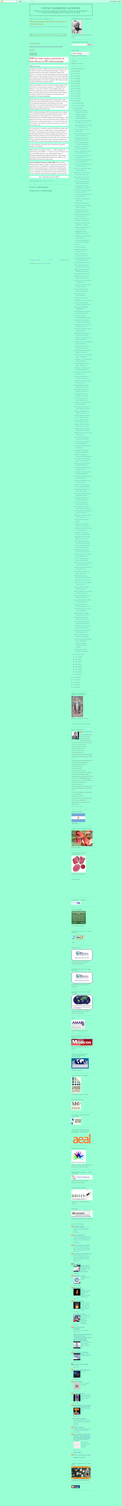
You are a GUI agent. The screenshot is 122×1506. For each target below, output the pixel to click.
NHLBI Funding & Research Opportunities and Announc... (83, 551)
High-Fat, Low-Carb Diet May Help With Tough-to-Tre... (82, 173)
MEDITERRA (77, 1452)
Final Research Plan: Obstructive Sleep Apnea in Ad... (83, 237)
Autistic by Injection (78, 1393)
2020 (74, 86)
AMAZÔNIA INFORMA (80, 1419)
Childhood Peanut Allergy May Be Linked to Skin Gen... (83, 627)
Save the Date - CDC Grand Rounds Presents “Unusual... (82, 187)
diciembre (77, 103)
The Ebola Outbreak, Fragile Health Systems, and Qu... (82, 386)
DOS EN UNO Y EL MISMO (80, 1330)
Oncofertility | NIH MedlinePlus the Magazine (83, 447)
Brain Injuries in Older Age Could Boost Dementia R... (83, 477)
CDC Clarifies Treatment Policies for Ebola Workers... (83, 468)
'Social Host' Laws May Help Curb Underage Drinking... (83, 360)
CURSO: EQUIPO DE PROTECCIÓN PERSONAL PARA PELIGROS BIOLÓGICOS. (85, 1268)
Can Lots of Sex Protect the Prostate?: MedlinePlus (82, 143)
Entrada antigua (64, 260)
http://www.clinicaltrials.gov (51, 144)
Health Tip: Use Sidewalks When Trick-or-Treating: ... (83, 516)
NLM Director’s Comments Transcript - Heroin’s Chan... (82, 533)
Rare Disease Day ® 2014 (81, 298)
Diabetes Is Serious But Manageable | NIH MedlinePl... (83, 455)
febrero (77, 672)
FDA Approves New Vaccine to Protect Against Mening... (82, 178)
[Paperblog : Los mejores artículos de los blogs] (76, 904)
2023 (74, 78)
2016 (74, 96)
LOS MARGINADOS (79, 1235)
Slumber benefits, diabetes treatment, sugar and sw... (82, 255)
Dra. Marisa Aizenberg (79, 1314)
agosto (77, 657)
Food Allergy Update (80, 247)
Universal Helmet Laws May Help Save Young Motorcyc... (83, 126)
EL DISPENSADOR (78, 1226)
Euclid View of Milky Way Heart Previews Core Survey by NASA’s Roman (81, 1229)
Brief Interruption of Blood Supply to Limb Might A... (82, 635)
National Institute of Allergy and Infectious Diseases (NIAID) (46, 46)
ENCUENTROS (77, 1381)
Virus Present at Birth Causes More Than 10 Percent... (82, 499)
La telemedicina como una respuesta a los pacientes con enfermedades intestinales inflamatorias (86, 1319)
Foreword (77, 244)
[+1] (49, 65)
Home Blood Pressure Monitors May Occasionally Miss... (83, 334)
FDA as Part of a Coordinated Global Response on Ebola (82, 407)
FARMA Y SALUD (78, 1427)
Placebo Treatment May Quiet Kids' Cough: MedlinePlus (82, 485)
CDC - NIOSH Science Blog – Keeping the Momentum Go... (83, 542)
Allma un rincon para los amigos (82, 1455)
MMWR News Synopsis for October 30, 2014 (81, 250)
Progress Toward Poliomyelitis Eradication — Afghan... (82, 224)
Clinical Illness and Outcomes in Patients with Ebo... (83, 403)
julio (76, 659)
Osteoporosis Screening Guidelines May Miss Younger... (81, 645)
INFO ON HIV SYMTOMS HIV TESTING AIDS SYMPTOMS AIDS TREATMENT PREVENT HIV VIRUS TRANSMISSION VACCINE (82, 1437)
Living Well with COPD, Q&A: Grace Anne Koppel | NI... (82, 459)
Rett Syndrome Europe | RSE (82, 274)
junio (76, 662)
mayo (76, 664)
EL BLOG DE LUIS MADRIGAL (78, 1328)
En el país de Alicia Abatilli (80, 1364)
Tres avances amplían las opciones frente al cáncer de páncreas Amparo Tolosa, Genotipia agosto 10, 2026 (81, 1248)
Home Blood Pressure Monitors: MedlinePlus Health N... (83, 312)
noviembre (78, 105)
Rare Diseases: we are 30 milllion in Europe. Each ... (83, 281)
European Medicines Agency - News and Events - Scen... (82, 416)
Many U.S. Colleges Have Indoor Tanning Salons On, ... (83, 169)
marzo (76, 669)
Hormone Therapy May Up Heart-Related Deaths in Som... (83, 152)
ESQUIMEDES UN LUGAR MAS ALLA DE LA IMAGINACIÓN (82, 1406)
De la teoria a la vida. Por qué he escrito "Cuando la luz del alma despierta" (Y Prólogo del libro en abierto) (85, 1306)
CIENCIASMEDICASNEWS (61, 8)
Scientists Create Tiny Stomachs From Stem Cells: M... (83, 156)
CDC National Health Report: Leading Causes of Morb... (82, 241)
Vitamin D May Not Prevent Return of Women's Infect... (82, 347)
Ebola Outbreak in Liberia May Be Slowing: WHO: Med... (83, 160)
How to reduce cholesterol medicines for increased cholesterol (86, 1444)
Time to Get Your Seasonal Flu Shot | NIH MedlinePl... (82, 442)
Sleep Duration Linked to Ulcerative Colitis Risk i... (82, 650)
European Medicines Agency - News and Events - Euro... (82, 421)
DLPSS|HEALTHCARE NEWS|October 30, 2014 (82, 232)
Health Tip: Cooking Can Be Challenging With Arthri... (82, 369)
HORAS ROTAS (77, 1288)
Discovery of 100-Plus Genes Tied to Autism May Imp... (83, 165)
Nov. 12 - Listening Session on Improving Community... (82, 559)
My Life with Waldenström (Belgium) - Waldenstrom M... (83, 303)
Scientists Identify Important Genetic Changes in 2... (82, 412)
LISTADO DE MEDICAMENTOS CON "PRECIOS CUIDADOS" (81, 1429)
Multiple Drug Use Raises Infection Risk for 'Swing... (82, 618)
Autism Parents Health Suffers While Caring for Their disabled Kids (86, 1397)
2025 (74, 73)
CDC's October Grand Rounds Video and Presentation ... (82, 546)
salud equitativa (87, 731)
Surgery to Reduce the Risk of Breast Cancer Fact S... (82, 588)
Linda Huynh (33, 53)
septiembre (78, 654)
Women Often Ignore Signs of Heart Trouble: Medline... (82, 139)
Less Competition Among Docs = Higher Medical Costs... (83, 325)
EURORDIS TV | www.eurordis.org (83, 300)
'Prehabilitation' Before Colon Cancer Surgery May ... (82, 490)
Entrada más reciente (35, 260)
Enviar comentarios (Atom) (44, 263)
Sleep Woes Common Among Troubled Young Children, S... (83, 321)
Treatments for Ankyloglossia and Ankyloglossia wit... (83, 568)
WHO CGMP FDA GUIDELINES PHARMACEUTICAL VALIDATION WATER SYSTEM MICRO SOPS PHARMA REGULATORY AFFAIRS (82, 1337)
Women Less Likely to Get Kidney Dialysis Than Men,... (83, 343)
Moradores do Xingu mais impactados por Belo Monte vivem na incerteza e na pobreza (82, 1421)
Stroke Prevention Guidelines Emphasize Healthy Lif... (82, 147)
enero (76, 674)
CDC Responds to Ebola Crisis (82, 580)
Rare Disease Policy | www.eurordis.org (80, 294)
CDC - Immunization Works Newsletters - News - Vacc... (82, 266)
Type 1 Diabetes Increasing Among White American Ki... (83, 507)
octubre (77, 108)
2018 (74, 91)
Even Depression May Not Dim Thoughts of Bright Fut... (83, 473)
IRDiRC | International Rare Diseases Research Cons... (82, 277)
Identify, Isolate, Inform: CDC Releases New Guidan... (82, 537)
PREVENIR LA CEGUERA (80, 1352)
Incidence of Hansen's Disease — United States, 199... (83, 228)
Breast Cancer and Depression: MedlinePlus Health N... (82, 464)
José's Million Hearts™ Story (82, 262)
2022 (74, 81)
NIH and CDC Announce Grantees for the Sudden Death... (83, 555)
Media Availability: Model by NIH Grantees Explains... (82, 270)
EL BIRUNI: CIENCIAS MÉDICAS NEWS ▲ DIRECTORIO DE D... (81, 116)
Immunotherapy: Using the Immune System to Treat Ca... (83, 614)
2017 (74, 93)
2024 (74, 76)
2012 (74, 680)
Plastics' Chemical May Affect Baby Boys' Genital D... (82, 134)
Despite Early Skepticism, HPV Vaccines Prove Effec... (82, 601)
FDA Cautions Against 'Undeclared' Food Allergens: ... (83, 317)
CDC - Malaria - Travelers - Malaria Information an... (82, 399)
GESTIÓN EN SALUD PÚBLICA (82, 1254)
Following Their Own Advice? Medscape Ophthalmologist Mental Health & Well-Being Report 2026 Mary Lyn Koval (81, 1258)
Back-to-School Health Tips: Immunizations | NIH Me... (82, 451)
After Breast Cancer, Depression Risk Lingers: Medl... (83, 338)
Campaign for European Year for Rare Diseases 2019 (83, 286)
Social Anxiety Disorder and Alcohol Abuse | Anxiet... (82, 438)
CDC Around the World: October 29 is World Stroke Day (83, 259)
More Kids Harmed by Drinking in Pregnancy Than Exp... (83, 511)
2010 (74, 685)
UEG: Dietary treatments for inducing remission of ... (82, 390)
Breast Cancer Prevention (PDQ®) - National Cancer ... (83, 583)
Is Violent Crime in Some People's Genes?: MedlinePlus (83, 355)
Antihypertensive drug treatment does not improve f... (83, 381)
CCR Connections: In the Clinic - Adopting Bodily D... (83, 609)
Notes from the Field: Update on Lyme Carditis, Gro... (83, 215)
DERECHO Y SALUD (79, 1276)
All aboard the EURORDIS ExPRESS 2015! (81, 308)
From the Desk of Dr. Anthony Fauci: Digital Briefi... (82, 572)
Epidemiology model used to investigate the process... (82, 377)
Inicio (50, 260)
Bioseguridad (77, 1264)
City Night (83, 1371)
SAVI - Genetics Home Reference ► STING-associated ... (83, 121)
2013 (74, 677)
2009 (74, 687)
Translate (84, 56)
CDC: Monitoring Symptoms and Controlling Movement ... (83, 564)
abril (76, 667)
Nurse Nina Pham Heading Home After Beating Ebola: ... (83, 631)
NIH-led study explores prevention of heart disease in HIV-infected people (49, 26)
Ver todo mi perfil (77, 806)
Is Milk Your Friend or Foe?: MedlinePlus (82, 130)
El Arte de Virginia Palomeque (81, 1370)
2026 (74, 71)
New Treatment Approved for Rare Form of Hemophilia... (83, 640)
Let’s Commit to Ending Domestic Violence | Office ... (83, 195)
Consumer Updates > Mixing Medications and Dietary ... (82, 429)
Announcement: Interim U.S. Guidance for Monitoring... (82, 211)
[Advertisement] (44, 245)
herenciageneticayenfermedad (81, 1245)
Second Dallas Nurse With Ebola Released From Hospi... (83, 351)
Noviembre (76, 1365)
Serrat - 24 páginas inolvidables (85, 1383)
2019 (74, 88)
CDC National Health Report (82, 203)
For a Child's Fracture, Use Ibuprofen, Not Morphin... (82, 395)
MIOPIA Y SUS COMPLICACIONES (86, 1354)
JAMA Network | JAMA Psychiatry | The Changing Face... (83, 529)
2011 (74, 682)
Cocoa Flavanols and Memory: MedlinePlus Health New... (82, 182)
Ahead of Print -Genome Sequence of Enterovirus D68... (83, 191)
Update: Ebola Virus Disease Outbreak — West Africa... (82, 219)
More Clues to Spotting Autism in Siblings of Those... (83, 329)
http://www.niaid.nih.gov (46, 159)
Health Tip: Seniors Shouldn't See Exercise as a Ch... (83, 373)
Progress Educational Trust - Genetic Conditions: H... (82, 290)
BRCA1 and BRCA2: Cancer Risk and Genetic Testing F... (83, 592)
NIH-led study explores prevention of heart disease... (83, 433)
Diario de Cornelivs (78, 1301)
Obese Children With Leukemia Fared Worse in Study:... (83, 494)
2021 (74, 83)
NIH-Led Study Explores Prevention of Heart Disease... (83, 577)
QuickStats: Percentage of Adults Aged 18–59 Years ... (83, 206)
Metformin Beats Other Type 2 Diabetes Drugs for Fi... (82, 364)
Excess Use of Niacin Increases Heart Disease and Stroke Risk (86, 1344)
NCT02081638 (38, 146)
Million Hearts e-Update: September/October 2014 (82, 111)
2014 (74, 101)
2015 (74, 98)
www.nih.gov (63, 173)
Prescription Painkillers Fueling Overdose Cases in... (83, 481)
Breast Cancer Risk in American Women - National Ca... (83, 596)
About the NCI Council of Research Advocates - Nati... (82, 605)
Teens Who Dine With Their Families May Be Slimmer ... (82, 622)
